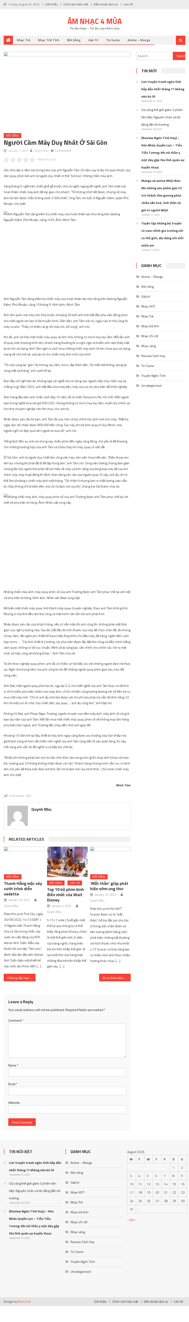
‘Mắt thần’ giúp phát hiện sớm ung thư (109, 886)
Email (13, 1083)
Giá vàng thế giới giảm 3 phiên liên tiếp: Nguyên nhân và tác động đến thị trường (162, 117)
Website (14, 1102)
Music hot (24, 1301)
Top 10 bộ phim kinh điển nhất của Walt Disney (65, 894)
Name (13, 1065)
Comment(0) (63, 150)
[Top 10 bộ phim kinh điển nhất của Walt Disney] (67, 862)
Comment (16, 1020)
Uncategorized (151, 385)
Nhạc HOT (148, 306)
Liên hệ (128, 4)
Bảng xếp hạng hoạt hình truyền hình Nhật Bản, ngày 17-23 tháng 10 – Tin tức (22, 977)
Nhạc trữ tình (48, 40)
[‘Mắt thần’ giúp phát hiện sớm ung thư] (110, 859)
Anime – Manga (139, 40)
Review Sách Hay (153, 355)
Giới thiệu (51, 4)
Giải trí (93, 40)
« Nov (131, 1219)
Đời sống (73, 40)
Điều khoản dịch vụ (106, 4)
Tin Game (113, 40)
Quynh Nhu (41, 150)
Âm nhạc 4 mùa (95, 21)
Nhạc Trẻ (23, 40)
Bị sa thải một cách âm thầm (117, 977)
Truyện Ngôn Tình (153, 375)
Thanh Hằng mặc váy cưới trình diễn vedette (23, 888)
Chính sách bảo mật (75, 4)
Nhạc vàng (148, 345)
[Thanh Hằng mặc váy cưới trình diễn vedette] (24, 859)
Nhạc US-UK (149, 336)
